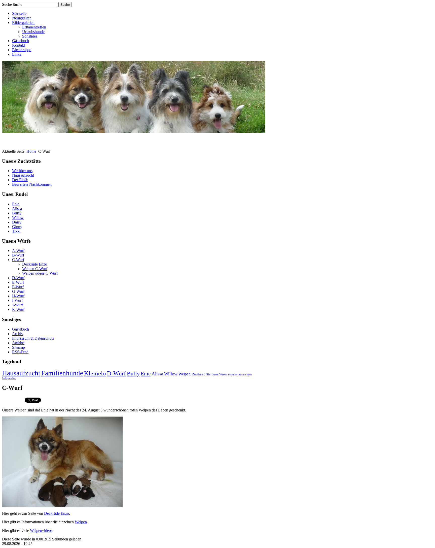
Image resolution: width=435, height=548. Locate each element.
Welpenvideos (41, 530)
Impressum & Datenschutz (33, 338)
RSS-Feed (20, 352)
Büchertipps (21, 50)
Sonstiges (29, 36)
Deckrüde (232, 374)
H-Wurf (18, 296)
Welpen (184, 374)
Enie (15, 204)
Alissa (17, 208)
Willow (18, 217)
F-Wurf (18, 287)
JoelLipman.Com (9, 378)
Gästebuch (20, 41)
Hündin (242, 374)
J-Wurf (17, 305)
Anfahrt (18, 343)
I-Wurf (17, 300)
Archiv (17, 334)
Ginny (17, 226)
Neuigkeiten (21, 18)
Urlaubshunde (33, 31)
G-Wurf (18, 291)
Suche (7, 4)
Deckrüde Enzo (34, 264)
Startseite (19, 13)
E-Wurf (18, 282)
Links (16, 54)
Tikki (16, 231)
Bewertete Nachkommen (32, 184)
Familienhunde (62, 373)
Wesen (223, 374)
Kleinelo (95, 373)
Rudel (249, 375)
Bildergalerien (23, 22)
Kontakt (18, 45)
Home (31, 151)
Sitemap (18, 347)
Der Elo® (20, 180)
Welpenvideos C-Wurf (40, 273)
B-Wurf (18, 255)
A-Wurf (18, 250)
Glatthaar (212, 374)
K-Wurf (18, 309)
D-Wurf (18, 278)
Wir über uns (22, 171)
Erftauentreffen (34, 27)
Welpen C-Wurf (34, 269)
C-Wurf (18, 259)
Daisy (16, 222)
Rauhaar (198, 374)
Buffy (16, 213)
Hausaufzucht (23, 175)
